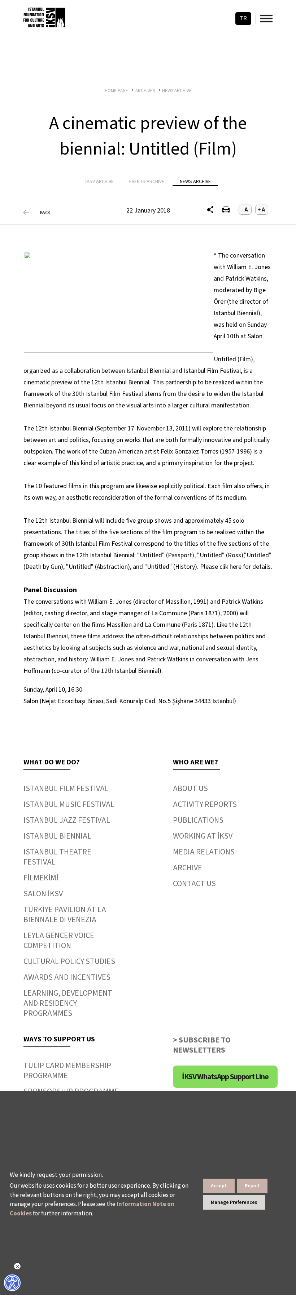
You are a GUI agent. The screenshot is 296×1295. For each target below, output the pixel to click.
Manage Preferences (234, 1202)
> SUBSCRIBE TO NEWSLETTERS (202, 1045)
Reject (252, 1185)
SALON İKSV (43, 893)
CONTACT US (194, 883)
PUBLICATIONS (198, 820)
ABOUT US (190, 788)
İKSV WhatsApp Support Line (225, 1076)
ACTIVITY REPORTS (205, 804)
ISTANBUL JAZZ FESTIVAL (66, 820)
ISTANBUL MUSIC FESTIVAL (68, 804)
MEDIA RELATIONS (204, 852)
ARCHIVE (187, 868)
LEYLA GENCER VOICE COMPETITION (58, 940)
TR (243, 18)
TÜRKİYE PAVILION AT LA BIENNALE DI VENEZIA (64, 914)
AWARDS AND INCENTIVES (66, 977)
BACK (45, 213)
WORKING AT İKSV (202, 836)
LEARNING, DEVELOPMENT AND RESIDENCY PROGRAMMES (67, 1003)
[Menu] (266, 18)
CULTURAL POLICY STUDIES (69, 961)
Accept (219, 1185)
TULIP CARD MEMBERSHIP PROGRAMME (67, 1070)
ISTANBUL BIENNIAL (57, 836)
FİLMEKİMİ (40, 878)
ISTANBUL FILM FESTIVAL (66, 788)
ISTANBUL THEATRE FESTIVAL (57, 857)
